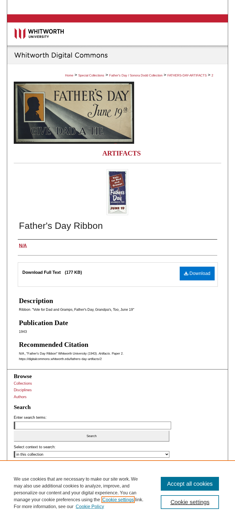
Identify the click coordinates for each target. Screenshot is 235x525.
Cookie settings (118, 499)
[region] (117, 492)
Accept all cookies (190, 484)
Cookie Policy (90, 506)
